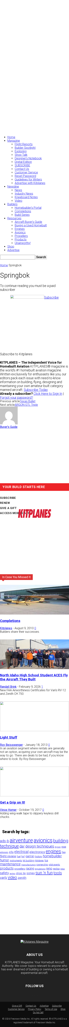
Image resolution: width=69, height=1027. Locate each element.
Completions (23, 211)
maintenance (10, 864)
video (12, 877)
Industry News (24, 193)
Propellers (21, 236)
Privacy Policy (34, 1009)
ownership (42, 864)
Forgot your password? (16, 397)
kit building (28, 860)
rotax (62, 869)
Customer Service (26, 172)
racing (30, 868)
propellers (19, 868)
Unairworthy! (23, 243)
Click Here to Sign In (47, 394)
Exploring (20, 151)
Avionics (20, 232)
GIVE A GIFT (8, 508)
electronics (37, 852)
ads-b (4, 841)
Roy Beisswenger (11, 745)
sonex (30, 873)
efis (11, 852)
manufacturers (28, 864)
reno (49, 868)
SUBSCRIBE (22, 165)
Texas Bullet (27, 401)
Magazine (13, 140)
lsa (46, 860)
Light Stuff (8, 737)
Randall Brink (8, 686)
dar (22, 846)
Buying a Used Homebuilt (31, 225)
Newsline (13, 186)
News (18, 190)
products (7, 868)
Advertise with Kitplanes (30, 183)
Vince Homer (8, 810)
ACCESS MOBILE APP (15, 513)
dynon (58, 847)
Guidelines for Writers (28, 179)
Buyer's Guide (8, 427)
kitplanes (39, 860)
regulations (40, 869)
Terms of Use (51, 1009)
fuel (19, 856)
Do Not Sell (38, 1012)
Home (11, 137)
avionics (43, 840)
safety (4, 873)
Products (20, 239)
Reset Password (25, 176)
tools (58, 873)
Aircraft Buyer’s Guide (28, 222)
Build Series (22, 215)
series (12, 873)
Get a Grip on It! (12, 802)
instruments (16, 860)
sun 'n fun (44, 872)
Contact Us (22, 169)
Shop (10, 246)
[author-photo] (9, 423)
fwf (23, 856)
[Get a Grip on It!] (34, 795)
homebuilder (52, 856)
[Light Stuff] (34, 730)
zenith (22, 878)
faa (64, 852)
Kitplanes (6, 628)
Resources (14, 218)
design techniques (39, 846)
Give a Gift (17, 1006)
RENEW (5, 503)
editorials (4, 852)
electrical (21, 852)
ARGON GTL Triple (26, 405)
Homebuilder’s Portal (28, 207)
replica (56, 868)
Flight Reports (24, 144)
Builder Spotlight (25, 148)
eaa (63, 846)
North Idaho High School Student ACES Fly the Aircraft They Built (34, 677)
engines (53, 851)
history (38, 856)
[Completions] (34, 613)
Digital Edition (23, 162)
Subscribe (57, 1006)
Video (18, 200)
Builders (12, 204)
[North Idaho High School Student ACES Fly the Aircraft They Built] (34, 668)
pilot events (54, 864)
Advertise (13, 250)
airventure (21, 840)
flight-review (8, 856)
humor (4, 860)
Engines (20, 229)
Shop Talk (21, 155)
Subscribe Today (36, 390)
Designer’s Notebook (28, 158)
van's (3, 878)
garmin (29, 856)
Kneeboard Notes (26, 197)
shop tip (21, 873)
